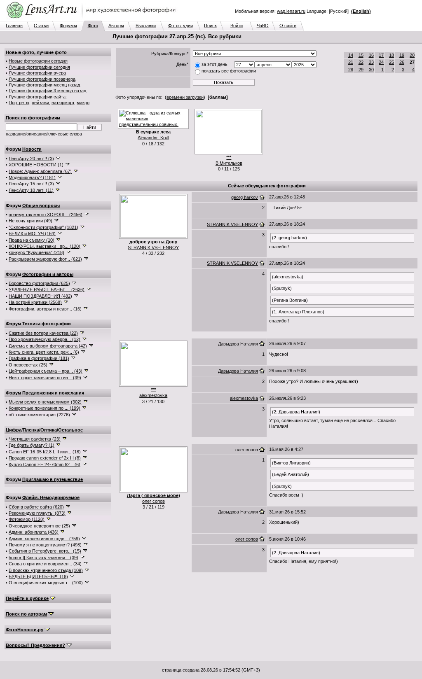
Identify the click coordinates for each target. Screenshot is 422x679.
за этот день (214, 64)
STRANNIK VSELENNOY (153, 247)
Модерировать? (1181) (32, 177)
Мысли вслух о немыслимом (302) (45, 401)
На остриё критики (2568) (35, 302)
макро (83, 102)
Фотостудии (180, 25)
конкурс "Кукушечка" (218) (36, 252)
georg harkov (244, 197)
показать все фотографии (229, 70)
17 (381, 55)
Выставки (146, 25)
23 (371, 62)
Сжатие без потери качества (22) (43, 333)
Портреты (19, 102)
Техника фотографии (46, 323)
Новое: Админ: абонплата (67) (40, 171)
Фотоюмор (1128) (27, 519)
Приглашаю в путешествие (52, 479)
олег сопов (153, 501)
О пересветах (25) (28, 364)
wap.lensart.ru (291, 11)
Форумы (68, 25)
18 (391, 55)
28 (350, 69)
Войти (236, 25)
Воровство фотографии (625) (39, 283)
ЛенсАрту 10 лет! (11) (31, 190)
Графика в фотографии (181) (39, 358)
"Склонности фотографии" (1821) (43, 227)
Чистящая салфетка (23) (35, 438)
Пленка (31, 429)
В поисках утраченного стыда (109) (46, 570)
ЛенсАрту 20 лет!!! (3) (31, 158)
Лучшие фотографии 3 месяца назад (47, 90)
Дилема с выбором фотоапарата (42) (48, 345)
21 (350, 62)
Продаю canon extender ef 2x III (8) (45, 457)
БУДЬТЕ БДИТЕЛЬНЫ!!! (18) (38, 576)
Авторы (116, 25)
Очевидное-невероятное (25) (39, 525)
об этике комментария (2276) (39, 414)
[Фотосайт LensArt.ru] (92, 18)
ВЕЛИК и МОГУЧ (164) (32, 233)
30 (371, 69)
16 (371, 55)
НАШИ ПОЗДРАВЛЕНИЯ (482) (40, 296)
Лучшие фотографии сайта (37, 96)
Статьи (41, 25)
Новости (32, 149)
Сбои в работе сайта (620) (36, 506)
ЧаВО (263, 25)
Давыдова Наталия (238, 343)
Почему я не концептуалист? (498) (45, 544)
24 (381, 62)
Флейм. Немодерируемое (51, 497)
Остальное (70, 429)
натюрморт (63, 102)
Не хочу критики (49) (30, 220)
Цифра (13, 429)
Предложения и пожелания (53, 392)
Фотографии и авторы (47, 274)
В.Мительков (229, 163)
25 (391, 62)
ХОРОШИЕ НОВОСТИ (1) (36, 164)
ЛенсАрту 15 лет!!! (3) (31, 183)
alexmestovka (153, 395)
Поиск (210, 25)
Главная (14, 25)
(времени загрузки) (185, 97)
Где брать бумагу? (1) (31, 445)
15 (361, 55)
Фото (93, 25)
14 (350, 55)
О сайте (287, 25)
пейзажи (40, 102)
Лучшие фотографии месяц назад (44, 84)
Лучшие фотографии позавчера (42, 79)
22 (361, 62)
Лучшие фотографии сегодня (39, 67)
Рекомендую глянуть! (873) (37, 513)
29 (361, 69)
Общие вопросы (41, 205)
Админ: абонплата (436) (34, 532)
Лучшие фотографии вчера (37, 72)
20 (412, 55)
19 (401, 55)
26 (401, 62)
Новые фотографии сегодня (38, 60)
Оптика (48, 429)
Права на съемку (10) (31, 240)
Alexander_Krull (153, 137)
